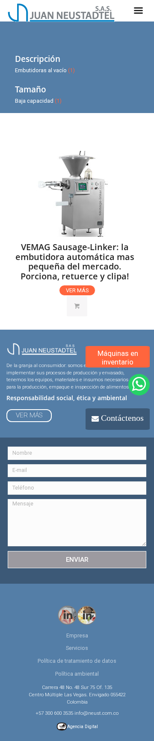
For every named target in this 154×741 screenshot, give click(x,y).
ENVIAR (77, 559)
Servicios (77, 648)
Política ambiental (77, 674)
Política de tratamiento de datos (77, 661)
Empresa (77, 635)
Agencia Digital (82, 726)
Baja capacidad (34, 101)
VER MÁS (77, 290)
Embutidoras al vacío (41, 70)
